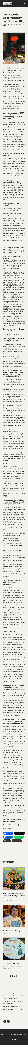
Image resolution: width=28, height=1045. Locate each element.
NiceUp (4, 25)
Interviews (18, 24)
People (13, 24)
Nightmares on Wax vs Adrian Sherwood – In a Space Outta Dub (14, 895)
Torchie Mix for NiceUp (11, 931)
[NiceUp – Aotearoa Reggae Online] (7, 3)
